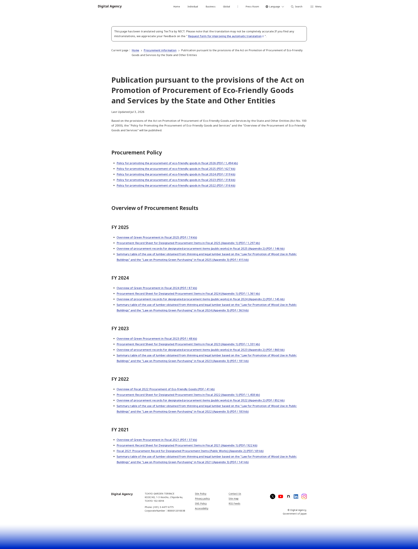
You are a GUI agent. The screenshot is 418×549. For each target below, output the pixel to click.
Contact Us (235, 493)
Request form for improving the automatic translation (225, 36)
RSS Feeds (234, 503)
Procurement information (160, 50)
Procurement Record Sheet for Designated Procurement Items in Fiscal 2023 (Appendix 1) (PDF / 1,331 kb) (188, 344)
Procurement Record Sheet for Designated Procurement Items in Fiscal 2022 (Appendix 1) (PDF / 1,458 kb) (188, 395)
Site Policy (200, 493)
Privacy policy (202, 498)
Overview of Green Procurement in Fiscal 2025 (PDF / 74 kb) (157, 237)
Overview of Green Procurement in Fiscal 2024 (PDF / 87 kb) (157, 288)
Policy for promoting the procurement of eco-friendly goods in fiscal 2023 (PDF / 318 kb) (176, 180)
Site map (233, 498)
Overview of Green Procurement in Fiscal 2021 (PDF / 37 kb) (157, 440)
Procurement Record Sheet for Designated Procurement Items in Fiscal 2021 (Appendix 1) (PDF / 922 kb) (187, 445)
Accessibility (201, 508)
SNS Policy (201, 503)
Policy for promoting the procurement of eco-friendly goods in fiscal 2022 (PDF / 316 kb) (176, 185)
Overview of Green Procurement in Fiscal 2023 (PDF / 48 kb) (157, 338)
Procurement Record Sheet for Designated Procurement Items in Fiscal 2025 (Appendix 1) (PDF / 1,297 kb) (188, 243)
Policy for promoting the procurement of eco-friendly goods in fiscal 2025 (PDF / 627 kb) (176, 169)
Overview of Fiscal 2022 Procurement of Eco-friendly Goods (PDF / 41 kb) (166, 389)
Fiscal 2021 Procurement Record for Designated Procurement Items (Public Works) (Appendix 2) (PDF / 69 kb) (190, 451)
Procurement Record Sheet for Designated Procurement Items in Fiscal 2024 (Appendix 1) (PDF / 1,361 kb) (188, 293)
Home (135, 50)
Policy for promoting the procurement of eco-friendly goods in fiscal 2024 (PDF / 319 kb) (176, 174)
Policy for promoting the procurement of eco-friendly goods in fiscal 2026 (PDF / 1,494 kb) (177, 163)
